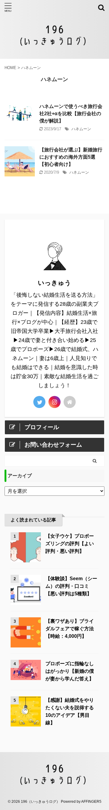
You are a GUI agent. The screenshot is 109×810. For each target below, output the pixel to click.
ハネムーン (81, 129)
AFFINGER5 (91, 801)
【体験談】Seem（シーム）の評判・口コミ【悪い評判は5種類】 (71, 586)
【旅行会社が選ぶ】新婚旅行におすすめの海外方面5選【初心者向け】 (70, 157)
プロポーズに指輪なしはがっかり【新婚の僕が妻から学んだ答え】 (69, 671)
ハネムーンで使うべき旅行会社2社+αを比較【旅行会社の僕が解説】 (70, 113)
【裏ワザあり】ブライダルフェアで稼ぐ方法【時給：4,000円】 (69, 629)
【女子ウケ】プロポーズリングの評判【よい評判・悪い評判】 (69, 543)
